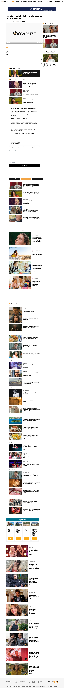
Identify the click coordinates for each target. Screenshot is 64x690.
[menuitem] (62, 2)
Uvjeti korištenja (18, 686)
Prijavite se (24, 165)
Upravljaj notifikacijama (41, 686)
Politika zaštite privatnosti (25, 686)
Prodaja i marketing (12, 686)
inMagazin (35, 1)
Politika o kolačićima (32, 686)
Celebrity (13, 1)
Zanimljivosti (19, 1)
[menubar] (62, 2)
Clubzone (40, 1)
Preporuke (30, 1)
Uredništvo (7, 686)
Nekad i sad (25, 1)
